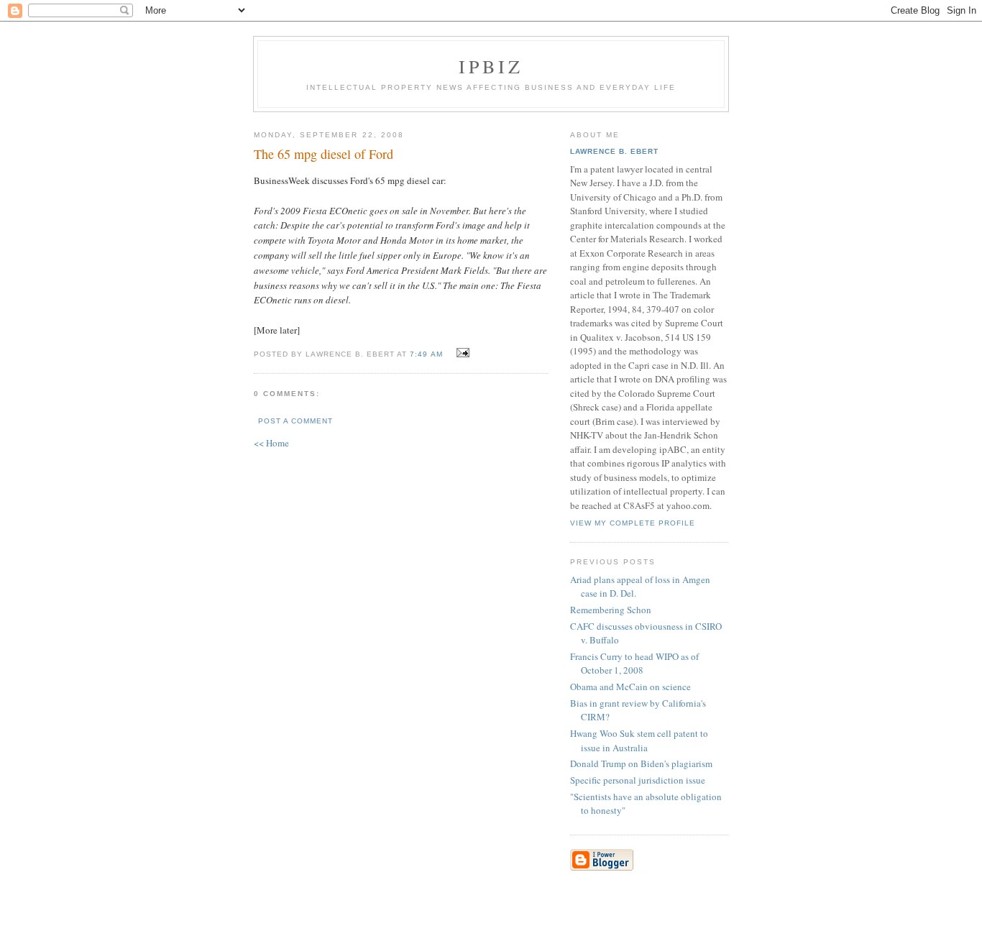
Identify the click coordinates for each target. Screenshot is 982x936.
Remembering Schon (610, 609)
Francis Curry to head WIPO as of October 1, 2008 (634, 663)
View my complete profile (632, 523)
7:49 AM (426, 354)
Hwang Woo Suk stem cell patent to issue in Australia (639, 740)
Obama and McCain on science (630, 686)
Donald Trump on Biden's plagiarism (641, 763)
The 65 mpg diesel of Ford (323, 153)
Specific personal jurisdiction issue (637, 780)
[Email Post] (461, 353)
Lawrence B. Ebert (614, 151)
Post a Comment (295, 421)
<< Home (271, 442)
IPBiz (491, 66)
